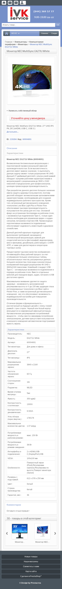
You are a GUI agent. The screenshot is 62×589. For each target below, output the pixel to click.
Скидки (54, 33)
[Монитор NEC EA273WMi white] (42, 531)
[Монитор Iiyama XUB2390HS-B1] (20, 531)
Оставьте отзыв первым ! (18, 511)
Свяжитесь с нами (31, 566)
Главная (8, 42)
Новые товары (31, 556)
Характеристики (15, 153)
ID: (8, 139)
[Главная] (4, 3)
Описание (12, 148)
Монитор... (19, 542)
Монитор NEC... (42, 542)
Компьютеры (21, 42)
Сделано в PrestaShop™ (31, 576)
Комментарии (14, 504)
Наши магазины (31, 561)
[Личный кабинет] (22, 3)
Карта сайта (31, 571)
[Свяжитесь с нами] (10, 3)
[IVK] (31, 14)
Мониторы (23, 44)
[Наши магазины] (16, 3)
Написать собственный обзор (23, 111)
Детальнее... (12, 132)
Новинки (44, 33)
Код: (20, 139)
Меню (14, 33)
